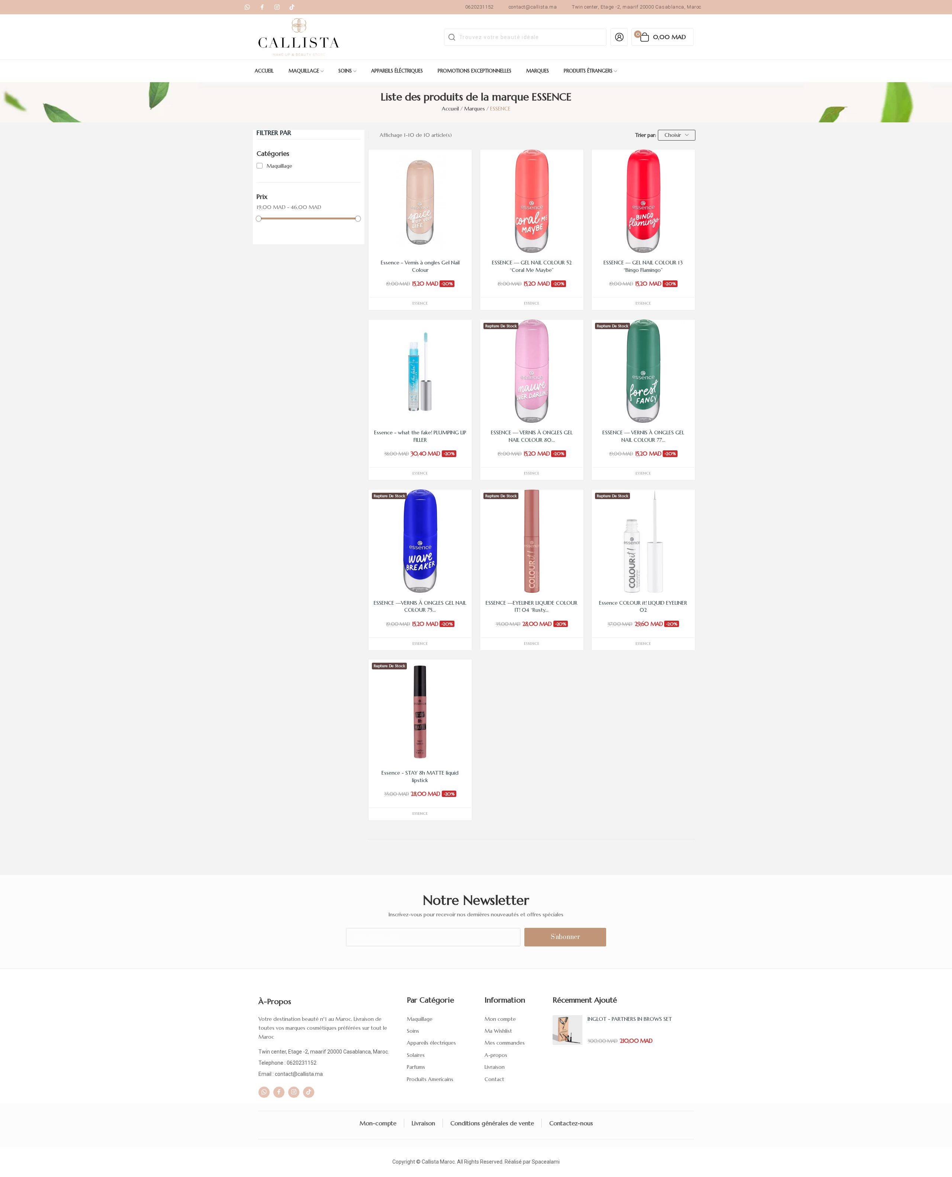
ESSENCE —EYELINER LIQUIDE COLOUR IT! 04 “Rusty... (532, 606)
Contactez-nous (571, 1123)
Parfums (416, 1067)
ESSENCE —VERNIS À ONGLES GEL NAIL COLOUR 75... (420, 606)
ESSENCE (420, 303)
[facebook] (262, 7)
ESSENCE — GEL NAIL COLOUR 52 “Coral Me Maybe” (532, 266)
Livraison (495, 1067)
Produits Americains (430, 1079)
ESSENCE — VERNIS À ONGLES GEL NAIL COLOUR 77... (643, 436)
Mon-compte (378, 1123)
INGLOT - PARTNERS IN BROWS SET (630, 1019)
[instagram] (277, 7)
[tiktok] (292, 7)
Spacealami (546, 1162)
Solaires (416, 1055)
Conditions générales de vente (492, 1123)
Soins (413, 1031)
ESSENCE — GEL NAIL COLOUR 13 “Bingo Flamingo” (643, 266)
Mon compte (500, 1019)
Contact (494, 1079)
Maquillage (279, 166)
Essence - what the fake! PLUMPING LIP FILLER (420, 436)
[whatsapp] (247, 7)
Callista (430, 1162)
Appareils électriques (431, 1042)
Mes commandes (505, 1042)
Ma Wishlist (498, 1031)
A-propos (496, 1055)
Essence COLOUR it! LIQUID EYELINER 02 (643, 606)
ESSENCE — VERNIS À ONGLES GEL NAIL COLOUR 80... (532, 436)
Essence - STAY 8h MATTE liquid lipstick (420, 776)
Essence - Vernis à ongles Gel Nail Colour (420, 266)
